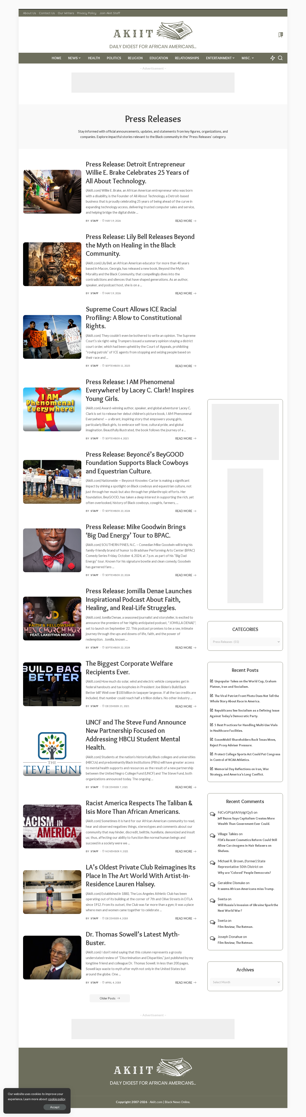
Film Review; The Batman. (235, 927)
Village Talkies (228, 834)
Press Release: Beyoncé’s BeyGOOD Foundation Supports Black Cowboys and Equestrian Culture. (137, 462)
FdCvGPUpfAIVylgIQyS (235, 812)
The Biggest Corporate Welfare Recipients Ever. (129, 667)
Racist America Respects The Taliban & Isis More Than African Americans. (139, 807)
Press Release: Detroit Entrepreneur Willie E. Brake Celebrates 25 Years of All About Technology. (137, 172)
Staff (95, 220)
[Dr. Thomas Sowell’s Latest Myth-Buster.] (52, 957)
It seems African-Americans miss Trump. (246, 889)
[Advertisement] (153, 82)
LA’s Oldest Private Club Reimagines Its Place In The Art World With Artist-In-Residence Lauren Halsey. (141, 875)
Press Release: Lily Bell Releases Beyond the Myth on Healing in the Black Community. (140, 245)
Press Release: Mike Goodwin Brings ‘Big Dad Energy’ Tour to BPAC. (136, 531)
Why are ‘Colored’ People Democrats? (244, 873)
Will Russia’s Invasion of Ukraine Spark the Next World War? (248, 908)
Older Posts (107, 998)
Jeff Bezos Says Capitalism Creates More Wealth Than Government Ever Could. (246, 821)
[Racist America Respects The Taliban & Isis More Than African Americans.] (52, 826)
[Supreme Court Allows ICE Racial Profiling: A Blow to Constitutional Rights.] (52, 337)
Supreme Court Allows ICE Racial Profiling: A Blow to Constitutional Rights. (134, 317)
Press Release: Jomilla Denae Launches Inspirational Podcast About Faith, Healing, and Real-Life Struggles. (139, 599)
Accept (54, 1107)
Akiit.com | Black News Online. (170, 1102)
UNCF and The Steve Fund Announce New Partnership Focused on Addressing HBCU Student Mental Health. (136, 735)
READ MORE (183, 221)
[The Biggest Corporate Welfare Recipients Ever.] (52, 684)
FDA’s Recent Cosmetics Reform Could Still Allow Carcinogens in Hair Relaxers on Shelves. (247, 845)
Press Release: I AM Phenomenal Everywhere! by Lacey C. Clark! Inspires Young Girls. (140, 390)
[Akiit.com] (153, 34)
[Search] (280, 58)
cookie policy (56, 1099)
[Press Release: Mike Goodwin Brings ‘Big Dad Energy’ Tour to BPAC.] (52, 550)
